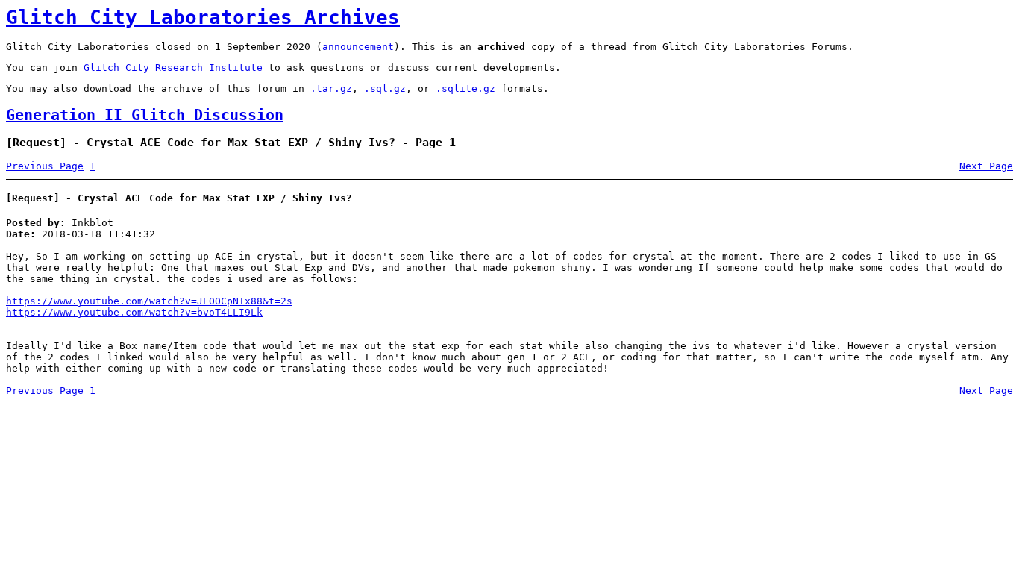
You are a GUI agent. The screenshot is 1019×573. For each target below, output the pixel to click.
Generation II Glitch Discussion (144, 115)
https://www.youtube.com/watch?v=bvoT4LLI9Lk (134, 312)
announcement (358, 46)
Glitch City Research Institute (173, 67)
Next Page (986, 166)
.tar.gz (331, 88)
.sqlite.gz (465, 88)
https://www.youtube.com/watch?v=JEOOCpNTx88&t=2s (149, 301)
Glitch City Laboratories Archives (203, 17)
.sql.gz (385, 88)
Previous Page (45, 166)
